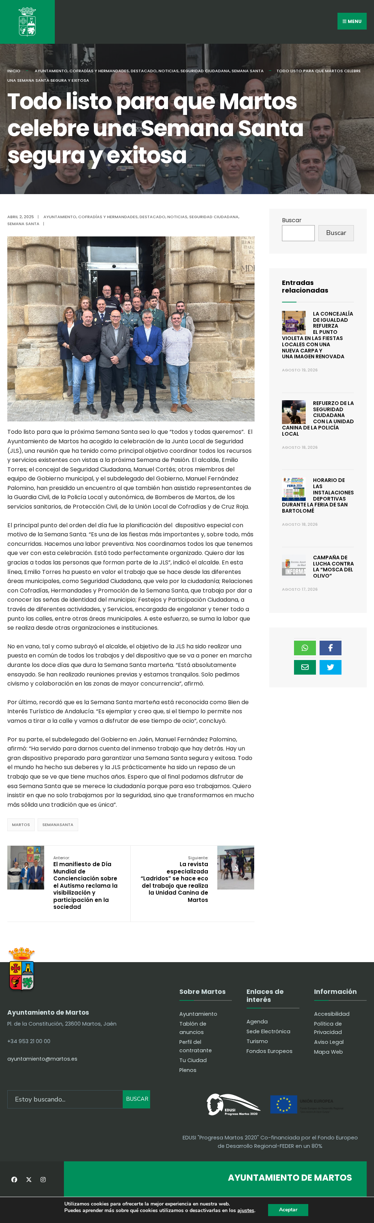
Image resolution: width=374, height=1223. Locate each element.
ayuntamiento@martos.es (42, 1058)
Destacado (144, 71)
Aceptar (288, 1209)
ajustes (245, 1211)
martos (21, 824)
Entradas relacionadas (305, 286)
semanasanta (57, 824)
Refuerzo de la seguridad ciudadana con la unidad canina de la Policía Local (318, 418)
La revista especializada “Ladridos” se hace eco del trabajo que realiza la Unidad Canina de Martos (174, 879)
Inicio (13, 71)
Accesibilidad (332, 1014)
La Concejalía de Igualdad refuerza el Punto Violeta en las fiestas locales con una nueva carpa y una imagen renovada (317, 335)
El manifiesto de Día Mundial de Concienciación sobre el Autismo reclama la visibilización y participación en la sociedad (85, 883)
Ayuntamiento (51, 71)
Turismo (257, 1041)
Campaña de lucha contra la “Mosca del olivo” (333, 566)
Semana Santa (248, 71)
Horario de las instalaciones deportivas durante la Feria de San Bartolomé (318, 495)
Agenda (257, 1021)
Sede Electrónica (268, 1031)
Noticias (169, 71)
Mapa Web (328, 1052)
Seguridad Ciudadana (205, 71)
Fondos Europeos (270, 1051)
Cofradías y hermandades (99, 71)
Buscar (292, 220)
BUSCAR (137, 1099)
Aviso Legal (329, 1042)
